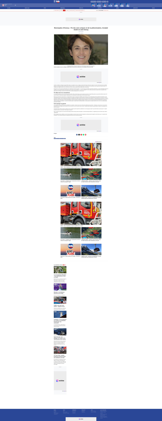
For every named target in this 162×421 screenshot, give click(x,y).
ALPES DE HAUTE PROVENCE (80, 10)
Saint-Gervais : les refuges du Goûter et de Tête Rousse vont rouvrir (60, 338)
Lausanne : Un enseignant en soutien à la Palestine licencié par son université (60, 321)
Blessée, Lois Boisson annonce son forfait (59, 293)
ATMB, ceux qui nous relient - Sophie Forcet (59, 306)
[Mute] (15, 5)
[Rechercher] (107, 2)
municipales (57, 138)
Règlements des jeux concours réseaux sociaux (103, 412)
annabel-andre (62, 138)
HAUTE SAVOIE (57, 10)
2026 (65, 138)
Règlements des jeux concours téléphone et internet (103, 417)
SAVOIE (61, 10)
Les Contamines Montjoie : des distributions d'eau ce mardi (60, 276)
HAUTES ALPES (72, 10)
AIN (64, 10)
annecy (55, 138)
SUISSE (67, 10)
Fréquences (55, 414)
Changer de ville (106, 10)
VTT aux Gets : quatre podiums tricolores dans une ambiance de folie (60, 356)
